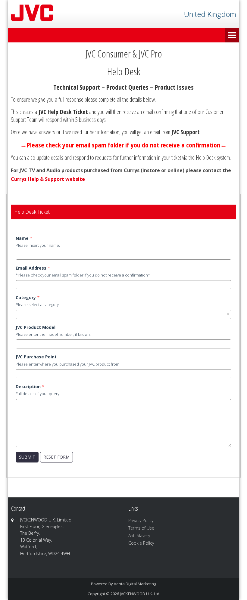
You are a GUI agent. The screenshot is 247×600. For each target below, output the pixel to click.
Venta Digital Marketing (135, 583)
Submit (27, 457)
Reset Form (56, 457)
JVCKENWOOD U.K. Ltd (139, 593)
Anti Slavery (139, 535)
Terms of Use (141, 528)
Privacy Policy (140, 520)
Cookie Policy (141, 543)
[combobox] (123, 314)
